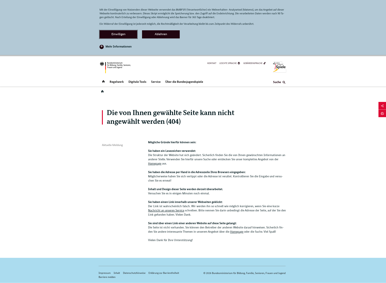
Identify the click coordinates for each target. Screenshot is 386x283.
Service (156, 82)
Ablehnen (161, 34)
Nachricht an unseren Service (166, 210)
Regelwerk (117, 82)
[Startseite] (103, 92)
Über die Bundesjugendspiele (184, 82)
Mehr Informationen (119, 46)
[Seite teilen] (382, 105)
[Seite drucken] (382, 113)
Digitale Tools (137, 82)
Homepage (154, 163)
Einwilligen (118, 34)
